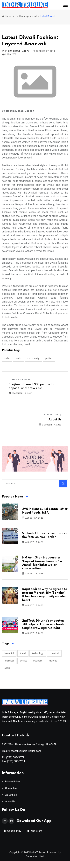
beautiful (9, 653)
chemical (54, 653)
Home (8, 16)
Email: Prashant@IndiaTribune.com (21, 750)
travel (23, 653)
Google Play (14, 830)
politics (23, 660)
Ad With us (11, 795)
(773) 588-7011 (16, 761)
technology (37, 653)
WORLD (18, 358)
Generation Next (35, 856)
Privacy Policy (12, 781)
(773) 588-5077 (15, 757)
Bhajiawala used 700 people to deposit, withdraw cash (31, 386)
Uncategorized (28, 16)
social (7, 668)
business (37, 660)
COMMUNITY (33, 358)
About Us (55, 419)
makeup (53, 660)
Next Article (51, 415)
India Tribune (37, 852)
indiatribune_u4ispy (17, 51)
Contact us (11, 788)
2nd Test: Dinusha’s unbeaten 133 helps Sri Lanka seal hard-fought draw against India (43, 624)
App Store (36, 830)
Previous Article (20, 379)
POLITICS (49, 358)
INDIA (7, 358)
